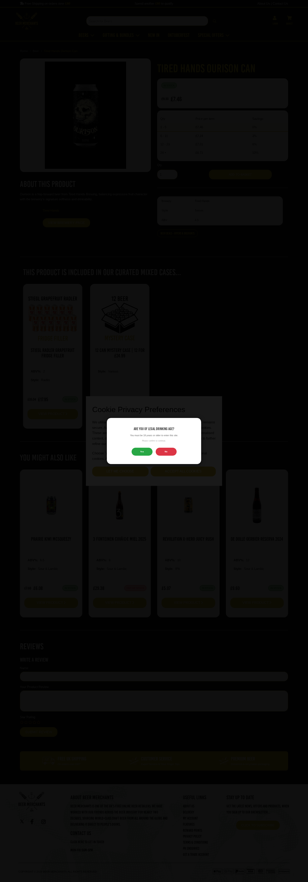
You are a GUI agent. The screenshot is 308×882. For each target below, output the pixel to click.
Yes (142, 451)
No (166, 451)
